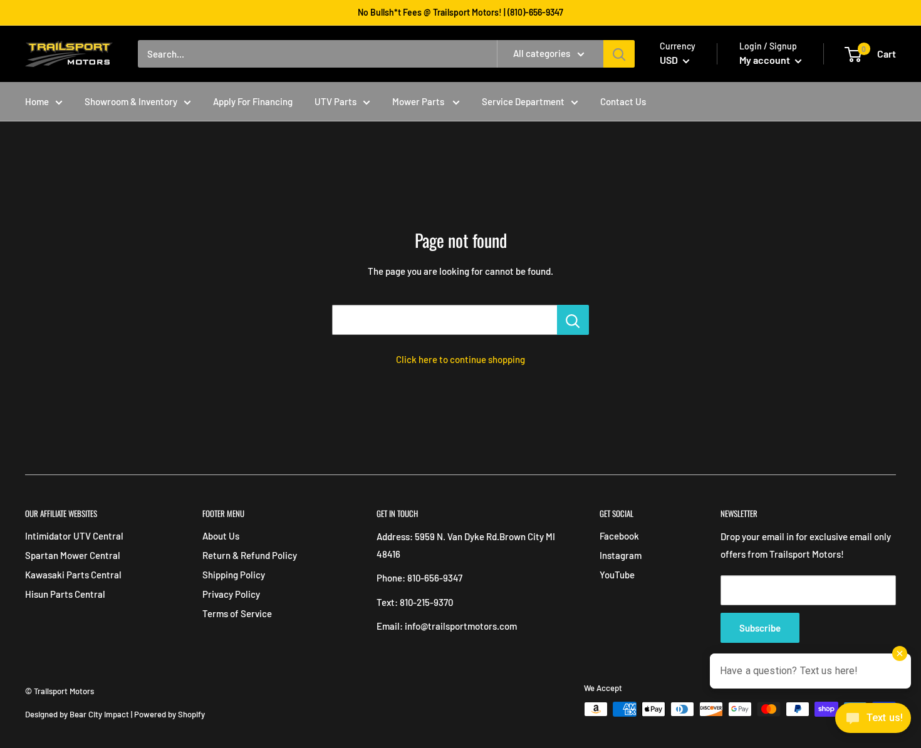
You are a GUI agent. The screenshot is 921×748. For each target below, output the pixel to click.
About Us (220, 535)
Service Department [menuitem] (523, 101)
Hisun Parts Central (65, 594)
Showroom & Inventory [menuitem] (131, 101)
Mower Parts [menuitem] (419, 101)
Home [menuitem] (37, 101)
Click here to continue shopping (460, 359)
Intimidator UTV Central (74, 535)
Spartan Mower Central (72, 555)
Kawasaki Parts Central (73, 574)
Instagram (621, 555)
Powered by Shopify (169, 714)
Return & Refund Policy (249, 555)
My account (765, 60)
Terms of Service (237, 613)
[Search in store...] (573, 320)
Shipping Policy (233, 574)
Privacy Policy (231, 594)
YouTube (617, 574)
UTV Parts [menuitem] (335, 101)
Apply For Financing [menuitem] (253, 101)
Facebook (619, 535)
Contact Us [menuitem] (623, 101)
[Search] (619, 54)
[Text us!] (873, 721)
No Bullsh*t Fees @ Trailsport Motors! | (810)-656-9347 (460, 12)
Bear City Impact (99, 714)
